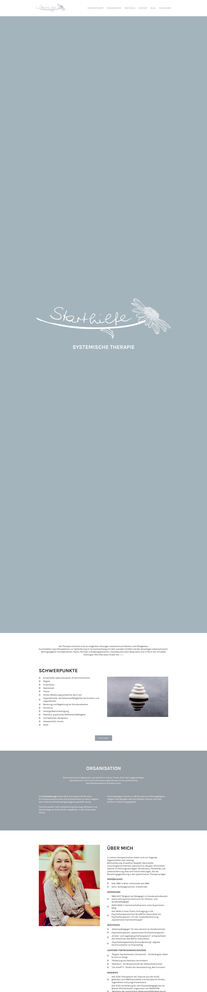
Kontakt (143, 8)
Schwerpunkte (95, 8)
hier (121, 654)
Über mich (129, 8)
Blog (153, 8)
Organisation (114, 8)
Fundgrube (165, 8)
